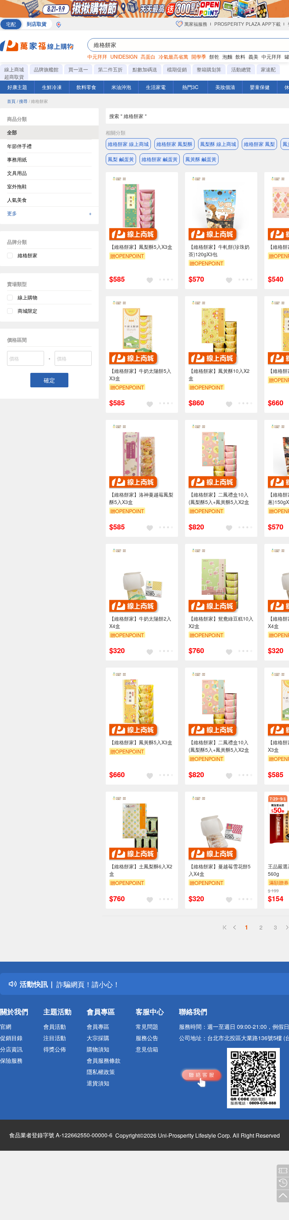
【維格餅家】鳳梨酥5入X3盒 (140, 246)
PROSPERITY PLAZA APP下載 (247, 23)
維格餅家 (27, 255)
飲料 (240, 56)
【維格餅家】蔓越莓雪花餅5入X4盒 (220, 870)
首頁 (11, 101)
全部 (12, 132)
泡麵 (227, 56)
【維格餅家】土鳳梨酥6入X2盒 (140, 870)
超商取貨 (14, 76)
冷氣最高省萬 (173, 56)
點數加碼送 (145, 69)
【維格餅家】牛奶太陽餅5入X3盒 (140, 374)
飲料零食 (86, 86)
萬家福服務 (195, 23)
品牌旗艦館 (46, 69)
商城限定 (27, 310)
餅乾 (214, 56)
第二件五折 (110, 69)
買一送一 (78, 69)
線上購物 (27, 297)
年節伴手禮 (19, 145)
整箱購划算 (209, 69)
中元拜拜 (97, 56)
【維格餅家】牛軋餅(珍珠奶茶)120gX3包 (219, 250)
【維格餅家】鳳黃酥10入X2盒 (219, 374)
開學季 (198, 56)
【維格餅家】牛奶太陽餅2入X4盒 (140, 622)
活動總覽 (241, 69)
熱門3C (190, 86)
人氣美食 (17, 199)
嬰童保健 (260, 86)
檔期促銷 (177, 69)
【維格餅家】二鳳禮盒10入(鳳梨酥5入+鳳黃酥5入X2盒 (219, 498)
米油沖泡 (121, 86)
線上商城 (14, 69)
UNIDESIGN (123, 56)
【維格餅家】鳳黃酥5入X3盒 (140, 742)
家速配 (268, 69)
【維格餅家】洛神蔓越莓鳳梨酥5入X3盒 (141, 498)
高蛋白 (148, 56)
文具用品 (17, 172)
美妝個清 (225, 86)
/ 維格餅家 (38, 101)
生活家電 (156, 86)
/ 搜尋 (22, 101)
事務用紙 (17, 159)
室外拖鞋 (17, 186)
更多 (49, 213)
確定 (49, 380)
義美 (253, 56)
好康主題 (17, 86)
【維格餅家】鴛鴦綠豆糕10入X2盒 (221, 622)
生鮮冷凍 (52, 86)
